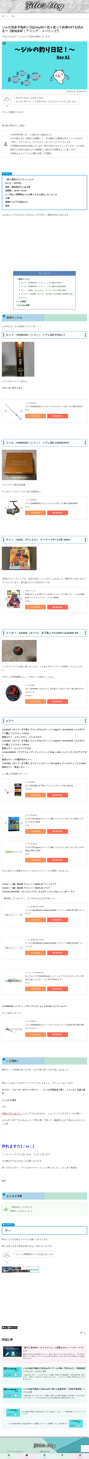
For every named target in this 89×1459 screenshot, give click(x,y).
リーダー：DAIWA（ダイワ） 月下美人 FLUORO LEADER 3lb (47, 294)
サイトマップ (73, 1451)
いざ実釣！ (23, 301)
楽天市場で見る (57, 416)
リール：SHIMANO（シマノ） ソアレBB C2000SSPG (43, 286)
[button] (82, 758)
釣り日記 (14, 1327)
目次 (41, 273)
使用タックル (24, 279)
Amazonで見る (35, 416)
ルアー (23, 298)
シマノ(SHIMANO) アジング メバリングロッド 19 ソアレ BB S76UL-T (54, 406)
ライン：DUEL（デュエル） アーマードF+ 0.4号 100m (43, 290)
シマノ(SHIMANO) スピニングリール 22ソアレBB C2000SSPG (51, 503)
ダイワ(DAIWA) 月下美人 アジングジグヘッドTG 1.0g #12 (49, 786)
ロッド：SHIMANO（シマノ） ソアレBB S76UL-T (42, 283)
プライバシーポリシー (15, 1451)
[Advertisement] (44, 246)
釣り (6, 1327)
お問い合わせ (44, 1451)
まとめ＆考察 (24, 305)
